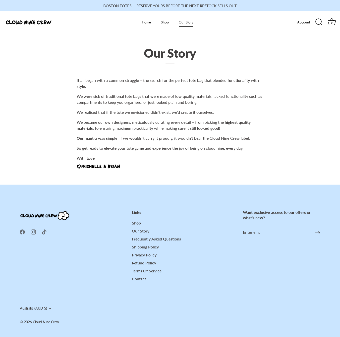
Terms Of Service (147, 270)
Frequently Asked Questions (156, 238)
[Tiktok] (44, 231)
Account (303, 22)
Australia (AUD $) (33, 308)
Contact (139, 278)
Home (146, 22)
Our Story (186, 22)
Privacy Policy (144, 254)
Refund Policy (144, 262)
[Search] (318, 22)
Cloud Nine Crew (46, 322)
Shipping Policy (145, 246)
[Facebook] (22, 231)
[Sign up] (317, 232)
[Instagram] (33, 231)
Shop (165, 22)
